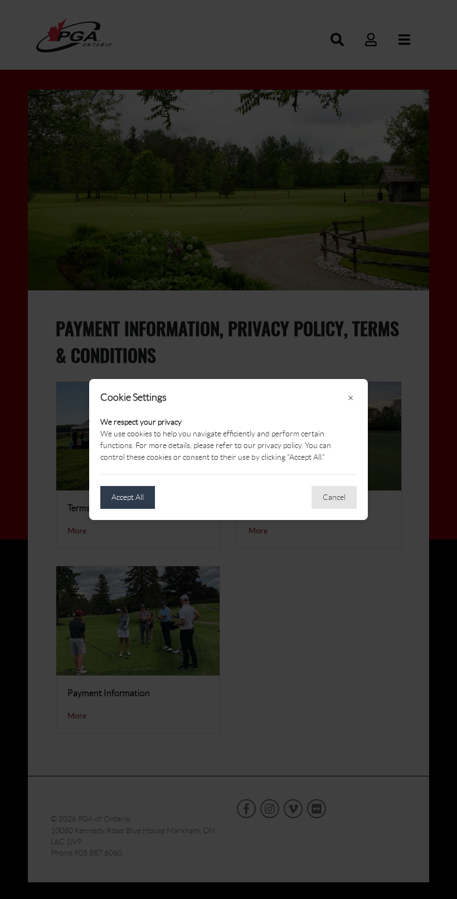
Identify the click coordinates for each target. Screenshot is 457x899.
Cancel (334, 497)
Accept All (127, 497)
